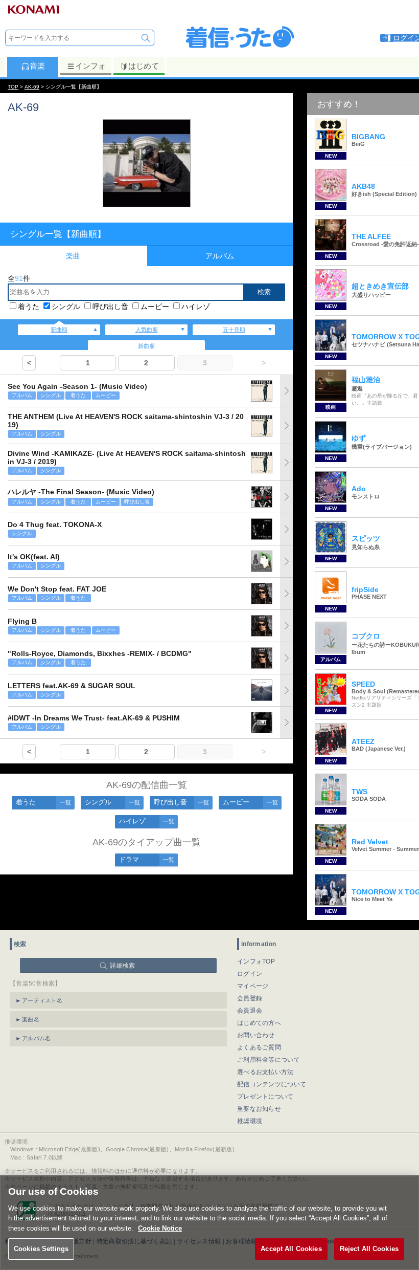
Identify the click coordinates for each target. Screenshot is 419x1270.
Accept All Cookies (291, 1249)
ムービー (155, 306)
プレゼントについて (265, 1096)
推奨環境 (249, 1121)
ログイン (249, 973)
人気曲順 (146, 329)
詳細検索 (122, 965)
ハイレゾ (195, 306)
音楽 (37, 65)
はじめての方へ (259, 1022)
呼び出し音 (110, 306)
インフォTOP (256, 961)
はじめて (143, 65)
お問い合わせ (256, 1035)
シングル (66, 306)
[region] (209, 1222)
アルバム (219, 256)
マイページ (253, 986)
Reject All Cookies (369, 1249)
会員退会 (249, 1010)
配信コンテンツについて (271, 1084)
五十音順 (234, 329)
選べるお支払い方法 (265, 1072)
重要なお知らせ (259, 1108)
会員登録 (249, 998)
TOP (13, 87)
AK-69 (32, 87)
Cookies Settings (41, 1249)
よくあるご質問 (259, 1047)
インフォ (90, 65)
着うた (28, 306)
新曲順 (59, 329)
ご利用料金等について (268, 1059)
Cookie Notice (160, 1228)
